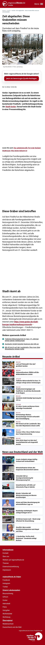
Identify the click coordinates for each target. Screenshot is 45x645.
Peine (5, 607)
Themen (6, 563)
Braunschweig (8, 594)
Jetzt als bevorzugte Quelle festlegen (21, 78)
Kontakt (5, 553)
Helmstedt (6, 604)
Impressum (7, 570)
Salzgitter (6, 610)
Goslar (9, 10)
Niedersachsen (8, 624)
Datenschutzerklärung (11, 567)
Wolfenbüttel (7, 614)
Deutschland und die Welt (12, 627)
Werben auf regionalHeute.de (13, 560)
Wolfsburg (6, 617)
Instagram (6, 583)
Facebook (6, 580)
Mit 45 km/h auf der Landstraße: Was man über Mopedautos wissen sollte (22, 348)
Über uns (6, 556)
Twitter (5, 587)
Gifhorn (5, 597)
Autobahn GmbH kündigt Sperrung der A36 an (22, 344)
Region (4, 10)
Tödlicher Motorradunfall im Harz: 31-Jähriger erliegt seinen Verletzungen (22, 340)
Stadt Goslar (11, 107)
